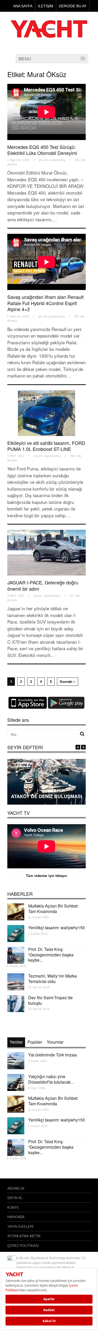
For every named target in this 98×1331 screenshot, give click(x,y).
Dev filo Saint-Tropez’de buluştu (50, 1000)
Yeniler (16, 1042)
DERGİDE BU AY (73, 6)
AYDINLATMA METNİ (24, 1235)
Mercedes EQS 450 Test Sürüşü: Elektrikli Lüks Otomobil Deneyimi (42, 149)
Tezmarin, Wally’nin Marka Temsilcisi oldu (52, 978)
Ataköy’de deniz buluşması (46, 796)
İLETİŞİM (45, 6)
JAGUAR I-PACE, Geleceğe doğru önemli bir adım (42, 585)
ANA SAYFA (22, 6)
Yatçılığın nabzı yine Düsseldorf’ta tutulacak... (51, 1079)
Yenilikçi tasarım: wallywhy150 (56, 928)
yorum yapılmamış (52, 160)
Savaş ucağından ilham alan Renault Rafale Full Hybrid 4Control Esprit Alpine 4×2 (45, 302)
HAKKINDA (16, 1216)
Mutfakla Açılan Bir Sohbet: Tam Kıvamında (53, 908)
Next (83, 747)
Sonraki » (67, 681)
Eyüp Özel (46, 788)
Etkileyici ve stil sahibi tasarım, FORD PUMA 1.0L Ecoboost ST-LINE (46, 445)
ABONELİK (16, 1188)
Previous (78, 747)
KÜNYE (13, 1207)
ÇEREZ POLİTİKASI (23, 1245)
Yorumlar (55, 1042)
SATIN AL (14, 1197)
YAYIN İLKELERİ (20, 1226)
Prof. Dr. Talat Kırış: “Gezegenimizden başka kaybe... (50, 954)
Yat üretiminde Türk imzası (52, 1055)
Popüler (34, 1042)
